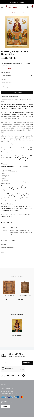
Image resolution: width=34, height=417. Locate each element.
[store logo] (11, 7)
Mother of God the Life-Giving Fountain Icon (17, 334)
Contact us (8, 68)
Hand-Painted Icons (21, 231)
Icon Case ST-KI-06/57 (25, 295)
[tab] (15, 241)
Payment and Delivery (7, 247)
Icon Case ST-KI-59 (9, 295)
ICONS (12, 231)
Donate (5, 407)
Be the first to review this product (10, 96)
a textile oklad (10, 196)
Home (2, 12)
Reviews (3, 244)
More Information (8, 241)
